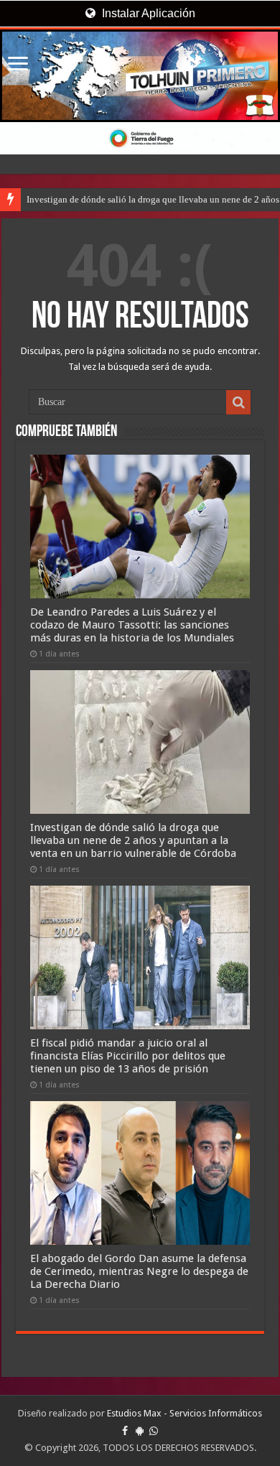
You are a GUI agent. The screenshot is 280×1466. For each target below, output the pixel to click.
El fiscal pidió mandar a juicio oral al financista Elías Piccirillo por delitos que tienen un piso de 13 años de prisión (127, 1055)
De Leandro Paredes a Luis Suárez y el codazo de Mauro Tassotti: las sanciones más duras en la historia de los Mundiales (132, 625)
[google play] (139, 1430)
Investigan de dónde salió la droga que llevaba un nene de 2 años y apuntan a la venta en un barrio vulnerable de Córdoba (133, 840)
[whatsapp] (153, 1430)
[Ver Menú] (18, 65)
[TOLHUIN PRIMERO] (140, 75)
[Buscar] (238, 402)
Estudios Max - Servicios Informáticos (184, 1413)
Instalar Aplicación (147, 13)
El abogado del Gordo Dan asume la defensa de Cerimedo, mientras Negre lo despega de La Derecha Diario (139, 1271)
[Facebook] (125, 1430)
